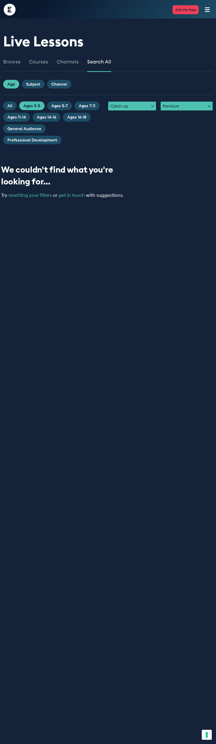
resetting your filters (30, 195)
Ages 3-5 (31, 105)
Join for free (185, 9)
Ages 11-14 (16, 117)
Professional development (32, 140)
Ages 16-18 (76, 117)
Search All (99, 62)
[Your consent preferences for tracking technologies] (207, 735)
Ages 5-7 (59, 105)
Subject (33, 84)
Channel (59, 84)
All (9, 105)
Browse (12, 62)
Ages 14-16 (46, 117)
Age (11, 84)
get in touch (71, 195)
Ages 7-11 (87, 105)
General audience (24, 128)
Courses (38, 62)
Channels (68, 62)
